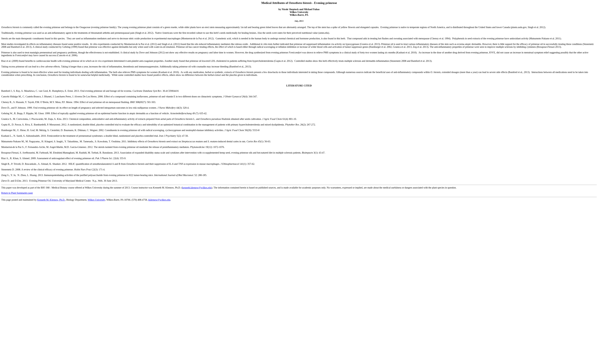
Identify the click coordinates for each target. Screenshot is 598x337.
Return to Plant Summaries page (17, 193)
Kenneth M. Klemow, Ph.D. (51, 199)
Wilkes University (96, 199)
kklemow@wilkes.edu (159, 199)
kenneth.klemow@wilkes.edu (196, 187)
